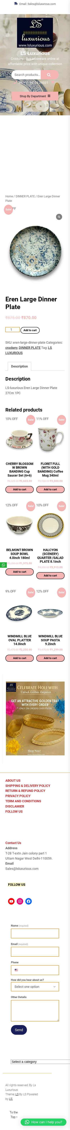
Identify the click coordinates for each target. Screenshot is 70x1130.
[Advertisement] (35, 152)
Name (20, 925)
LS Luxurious (35, 53)
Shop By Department (33, 96)
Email (19, 944)
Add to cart (30, 330)
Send (19, 1030)
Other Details (19, 997)
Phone (14, 962)
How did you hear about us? (27, 980)
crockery (11, 348)
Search (50, 74)
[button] (43, 1122)
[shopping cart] (53, 83)
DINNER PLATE (25, 196)
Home (9, 196)
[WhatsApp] (3, 565)
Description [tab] (19, 366)
